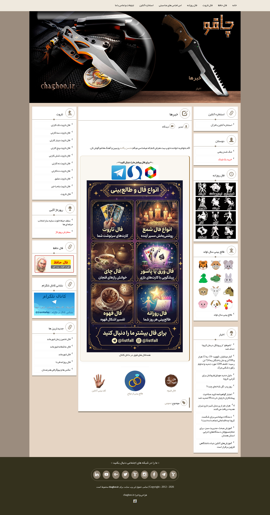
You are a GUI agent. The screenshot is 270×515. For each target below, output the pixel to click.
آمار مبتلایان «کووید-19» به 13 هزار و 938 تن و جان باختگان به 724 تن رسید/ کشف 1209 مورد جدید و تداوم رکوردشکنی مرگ (216, 362)
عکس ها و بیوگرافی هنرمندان (56, 369)
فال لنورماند (64, 354)
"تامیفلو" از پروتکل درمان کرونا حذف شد (218, 347)
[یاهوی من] (173, 475)
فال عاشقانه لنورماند (60, 346)
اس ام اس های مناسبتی (170, 5)
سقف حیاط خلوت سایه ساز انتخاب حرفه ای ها (55, 222)
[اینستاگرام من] (144, 475)
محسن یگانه (126, 147)
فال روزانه (192, 5)
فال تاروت (208, 5)
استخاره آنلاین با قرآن (221, 125)
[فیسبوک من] (154, 475)
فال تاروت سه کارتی (61, 132)
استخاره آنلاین (146, 5)
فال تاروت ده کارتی (61, 170)
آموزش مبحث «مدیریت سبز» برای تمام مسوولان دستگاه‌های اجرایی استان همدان (217, 431)
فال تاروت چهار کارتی (60, 140)
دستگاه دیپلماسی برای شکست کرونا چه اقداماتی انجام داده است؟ (218, 418)
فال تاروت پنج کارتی (61, 147)
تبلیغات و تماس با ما (124, 5)
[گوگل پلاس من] (116, 475)
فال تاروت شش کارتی (60, 155)
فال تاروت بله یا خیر (61, 186)
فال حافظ (222, 5)
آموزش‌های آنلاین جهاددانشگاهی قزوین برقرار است (217, 445)
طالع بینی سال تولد (223, 314)
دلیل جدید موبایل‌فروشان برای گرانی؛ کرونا (218, 376)
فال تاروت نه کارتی (61, 163)
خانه (234, 5)
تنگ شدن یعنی (224, 151)
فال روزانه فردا (63, 362)
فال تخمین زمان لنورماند (59, 338)
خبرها (195, 77)
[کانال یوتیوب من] (106, 475)
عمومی (168, 403)
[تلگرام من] (163, 475)
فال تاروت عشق (63, 178)
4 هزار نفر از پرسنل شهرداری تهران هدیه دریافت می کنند (216, 407)
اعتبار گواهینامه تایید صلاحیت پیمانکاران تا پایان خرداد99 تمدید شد (216, 396)
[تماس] (135, 475)
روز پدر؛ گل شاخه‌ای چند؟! (219, 386)
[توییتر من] (125, 475)
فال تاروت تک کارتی (61, 125)
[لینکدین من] (96, 475)
